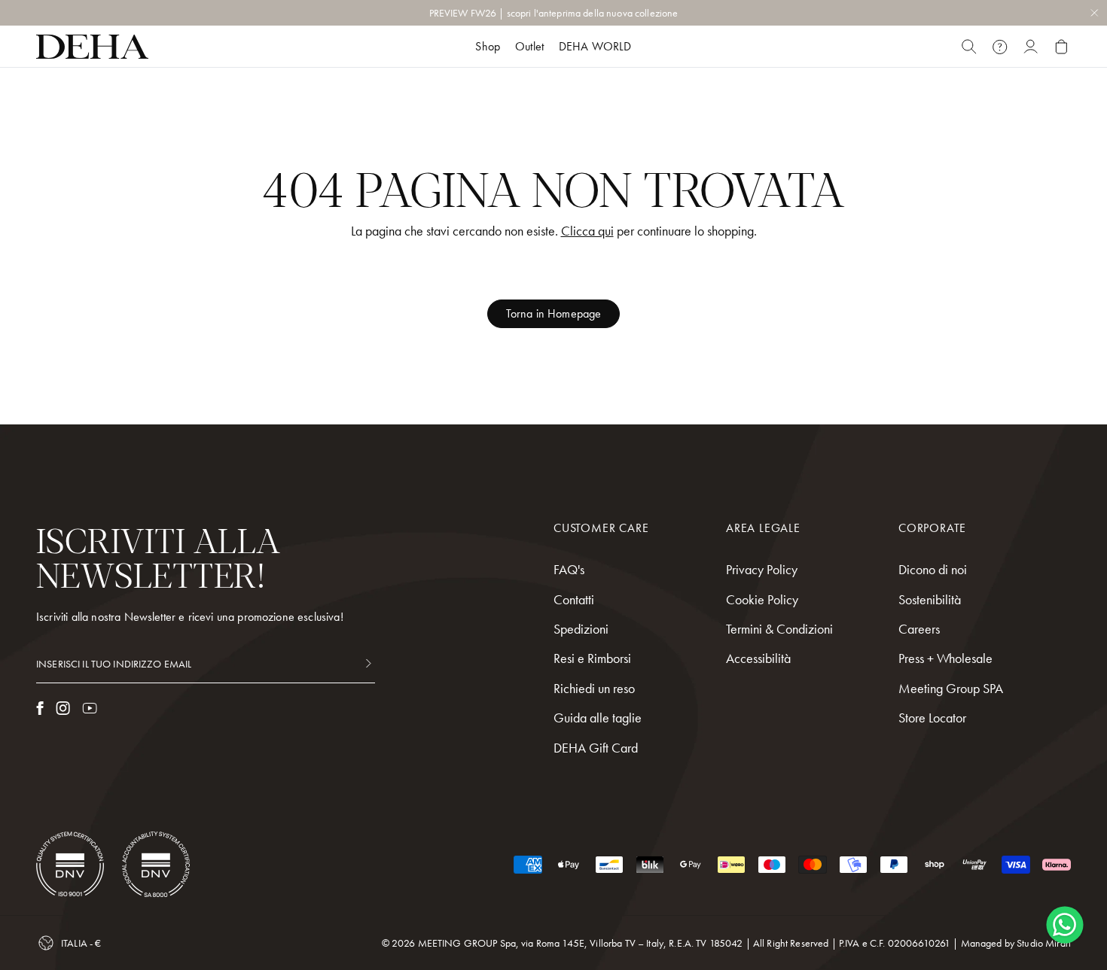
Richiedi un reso (594, 688)
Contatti (574, 599)
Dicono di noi (932, 569)
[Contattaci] (999, 47)
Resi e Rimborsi (592, 658)
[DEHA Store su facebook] (40, 708)
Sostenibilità (929, 599)
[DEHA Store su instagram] (63, 708)
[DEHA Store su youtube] (89, 708)
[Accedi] (1030, 47)
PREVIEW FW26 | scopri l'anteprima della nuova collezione (554, 13)
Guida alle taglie (598, 717)
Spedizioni (581, 628)
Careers (919, 628)
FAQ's (569, 569)
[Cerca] (968, 47)
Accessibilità (758, 658)
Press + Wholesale (945, 658)
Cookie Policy (762, 599)
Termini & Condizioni (779, 628)
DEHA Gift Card (596, 747)
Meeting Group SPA (950, 688)
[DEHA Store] (92, 47)
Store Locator (932, 717)
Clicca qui (587, 230)
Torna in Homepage (554, 313)
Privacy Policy (761, 569)
